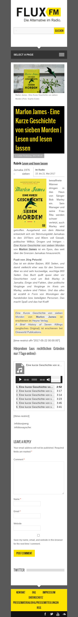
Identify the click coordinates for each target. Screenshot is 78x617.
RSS (39, 608)
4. (35, 398)
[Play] (20, 379)
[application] (39, 379)
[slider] (56, 379)
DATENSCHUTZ (36, 598)
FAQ (34, 592)
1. (35, 386)
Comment (19, 459)
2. (35, 390)
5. (35, 402)
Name (17, 499)
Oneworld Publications (28, 332)
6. (35, 406)
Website (18, 523)
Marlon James (28, 249)
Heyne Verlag (40, 320)
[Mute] (48, 379)
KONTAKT (20, 592)
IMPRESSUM (49, 592)
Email (17, 511)
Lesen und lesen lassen (35, 163)
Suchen (59, 31)
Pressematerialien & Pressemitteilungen (36, 603)
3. (35, 394)
